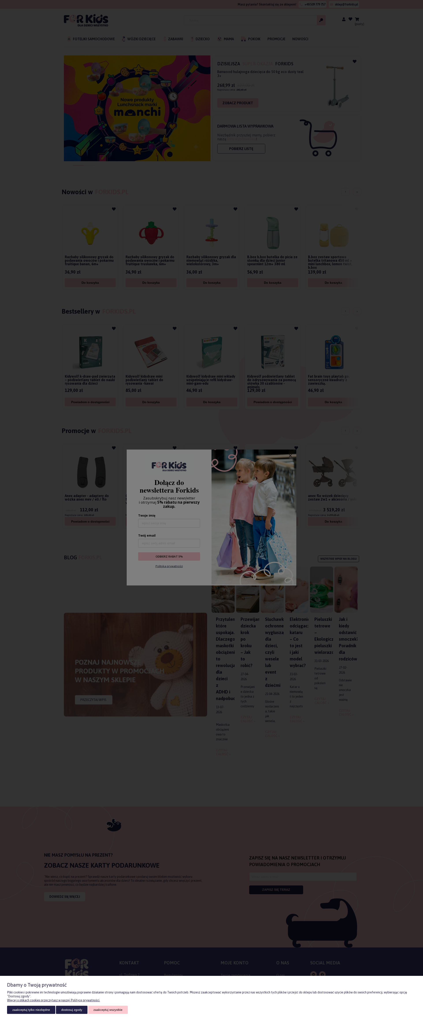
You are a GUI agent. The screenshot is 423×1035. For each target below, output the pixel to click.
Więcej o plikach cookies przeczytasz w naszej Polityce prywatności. (53, 1000)
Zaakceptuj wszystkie (107, 1009)
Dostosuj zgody (71, 1009)
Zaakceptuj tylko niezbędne (31, 1009)
